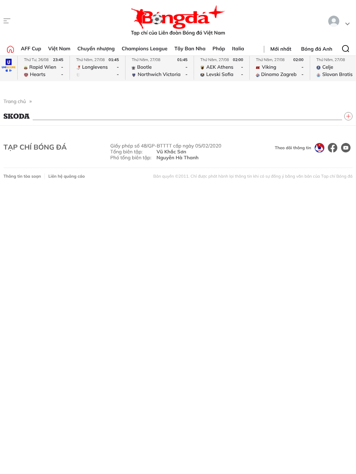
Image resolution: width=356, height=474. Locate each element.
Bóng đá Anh (316, 49)
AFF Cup (31, 48)
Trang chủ (14, 101)
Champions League (145, 48)
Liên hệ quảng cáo (66, 176)
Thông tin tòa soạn (22, 176)
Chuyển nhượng (96, 48)
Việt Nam (59, 48)
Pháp (218, 48)
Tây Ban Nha (190, 48)
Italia (238, 48)
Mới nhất (280, 49)
